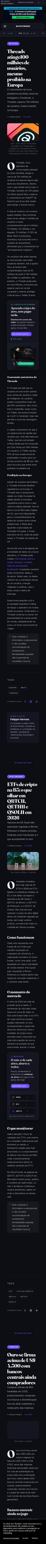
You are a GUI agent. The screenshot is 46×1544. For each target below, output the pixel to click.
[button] (38, 3)
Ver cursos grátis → (21, 334)
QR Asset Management (7, 2)
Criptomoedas (16, 776)
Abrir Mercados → (20, 1086)
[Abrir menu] (5, 26)
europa (13, 688)
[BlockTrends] (23, 26)
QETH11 (24, 1297)
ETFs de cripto (25, 1291)
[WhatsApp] (36, 701)
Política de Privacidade (11, 1538)
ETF (11, 1291)
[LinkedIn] (31, 701)
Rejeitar (35, 1538)
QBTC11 (12, 1297)
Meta (24, 688)
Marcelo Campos (16, 846)
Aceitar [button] (25, 1538)
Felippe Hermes (15, 117)
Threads (13, 693)
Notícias (13, 43)
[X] (25, 701)
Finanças (13, 1347)
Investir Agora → (26, 2)
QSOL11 (12, 1302)
